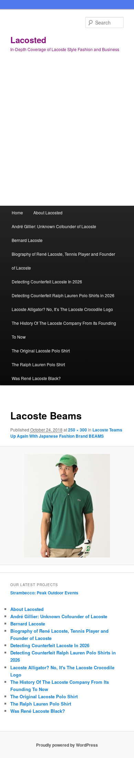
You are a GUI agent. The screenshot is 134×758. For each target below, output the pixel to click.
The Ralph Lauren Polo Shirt (38, 364)
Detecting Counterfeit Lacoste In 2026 (47, 281)
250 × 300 (77, 430)
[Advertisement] (67, 135)
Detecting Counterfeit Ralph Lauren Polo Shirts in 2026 (63, 295)
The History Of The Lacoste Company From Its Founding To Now (64, 330)
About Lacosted (48, 212)
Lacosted (28, 40)
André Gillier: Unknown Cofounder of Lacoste (54, 226)
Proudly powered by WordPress (67, 745)
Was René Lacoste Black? (36, 378)
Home (17, 212)
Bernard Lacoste (27, 240)
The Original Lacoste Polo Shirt (41, 350)
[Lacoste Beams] (66, 505)
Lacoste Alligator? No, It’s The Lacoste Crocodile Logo (62, 309)
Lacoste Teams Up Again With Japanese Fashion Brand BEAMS (66, 433)
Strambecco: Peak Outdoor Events (44, 593)
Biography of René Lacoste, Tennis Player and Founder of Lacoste (63, 261)
